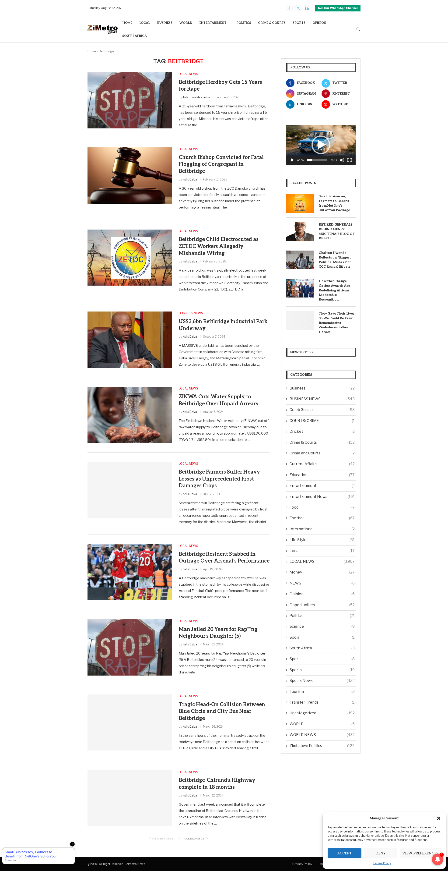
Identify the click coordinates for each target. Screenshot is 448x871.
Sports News (323, 680)
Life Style (323, 540)
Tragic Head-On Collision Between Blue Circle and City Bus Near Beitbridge (222, 711)
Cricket (323, 431)
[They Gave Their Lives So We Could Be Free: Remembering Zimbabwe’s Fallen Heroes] (300, 320)
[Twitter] (298, 8)
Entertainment (323, 485)
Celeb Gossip (323, 409)
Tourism (323, 691)
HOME (127, 23)
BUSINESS (164, 23)
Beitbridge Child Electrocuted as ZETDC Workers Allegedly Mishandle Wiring (219, 246)
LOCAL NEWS (323, 561)
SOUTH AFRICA (134, 36)
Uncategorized (323, 713)
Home (92, 51)
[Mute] (342, 160)
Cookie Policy (382, 863)
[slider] (317, 160)
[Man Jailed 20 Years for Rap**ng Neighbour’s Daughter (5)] (130, 647)
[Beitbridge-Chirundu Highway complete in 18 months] (130, 798)
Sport (323, 659)
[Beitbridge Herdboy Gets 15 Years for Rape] (130, 100)
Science (323, 626)
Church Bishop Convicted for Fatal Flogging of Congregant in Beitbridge (221, 164)
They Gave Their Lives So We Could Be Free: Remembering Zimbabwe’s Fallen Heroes (336, 323)
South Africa (323, 648)
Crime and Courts (323, 453)
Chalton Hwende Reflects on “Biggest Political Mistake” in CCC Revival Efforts (335, 260)
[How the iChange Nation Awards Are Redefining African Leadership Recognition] (300, 288)
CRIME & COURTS (272, 23)
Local (323, 551)
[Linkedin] (307, 8)
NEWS (323, 583)
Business (323, 388)
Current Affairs (323, 464)
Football (323, 518)
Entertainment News (323, 496)
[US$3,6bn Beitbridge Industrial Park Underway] (130, 340)
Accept (344, 853)
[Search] (358, 30)
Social (323, 637)
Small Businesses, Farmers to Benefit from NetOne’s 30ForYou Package (334, 203)
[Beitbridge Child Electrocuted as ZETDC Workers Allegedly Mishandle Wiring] (130, 258)
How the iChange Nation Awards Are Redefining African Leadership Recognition (334, 290)
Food (323, 507)
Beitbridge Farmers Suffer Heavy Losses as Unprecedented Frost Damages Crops (219, 479)
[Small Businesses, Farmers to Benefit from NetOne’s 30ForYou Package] (300, 203)
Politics (323, 615)
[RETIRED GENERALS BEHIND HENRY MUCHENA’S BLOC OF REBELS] (300, 231)
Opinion (323, 594)
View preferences (420, 853)
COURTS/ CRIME (323, 420)
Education (323, 475)
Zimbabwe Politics (323, 746)
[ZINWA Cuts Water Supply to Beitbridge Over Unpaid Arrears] (130, 415)
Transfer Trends (323, 702)
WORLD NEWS (323, 735)
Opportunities (323, 605)
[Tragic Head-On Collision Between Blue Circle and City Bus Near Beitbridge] (130, 722)
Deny (380, 853)
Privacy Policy (302, 864)
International (323, 529)
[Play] (292, 160)
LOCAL (144, 23)
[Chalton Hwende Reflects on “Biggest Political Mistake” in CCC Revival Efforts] (300, 260)
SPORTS (299, 23)
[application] (321, 145)
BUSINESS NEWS (323, 399)
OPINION (319, 23)
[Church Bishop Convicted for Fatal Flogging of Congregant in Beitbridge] (130, 175)
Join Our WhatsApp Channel (338, 8)
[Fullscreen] (349, 160)
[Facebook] (289, 8)
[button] (438, 818)
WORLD (185, 23)
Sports (323, 670)
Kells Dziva (190, 179)
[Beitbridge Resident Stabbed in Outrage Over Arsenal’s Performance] (130, 572)
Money (323, 572)
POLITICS (243, 23)
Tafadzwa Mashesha (196, 97)
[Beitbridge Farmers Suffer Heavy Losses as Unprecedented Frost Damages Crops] (130, 490)
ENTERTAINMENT (212, 23)
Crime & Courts (323, 442)
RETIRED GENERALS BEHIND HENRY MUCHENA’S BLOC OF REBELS (337, 231)
